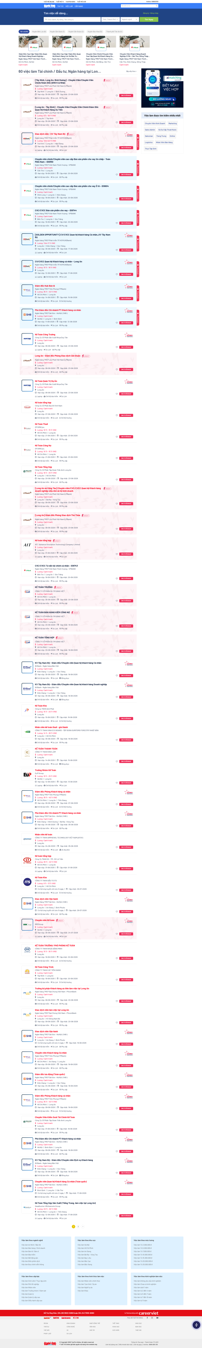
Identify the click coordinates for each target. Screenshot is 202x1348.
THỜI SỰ (46, 1327)
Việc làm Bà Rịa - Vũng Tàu (88, 1255)
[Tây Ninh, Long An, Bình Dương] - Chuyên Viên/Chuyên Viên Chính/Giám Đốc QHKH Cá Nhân (64, 81)
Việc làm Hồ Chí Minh (85, 1248)
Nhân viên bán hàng (164, 142)
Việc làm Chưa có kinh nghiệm (145, 1284)
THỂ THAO (115, 1323)
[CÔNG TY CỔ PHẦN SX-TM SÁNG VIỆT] (27, 591)
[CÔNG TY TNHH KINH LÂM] (27, 753)
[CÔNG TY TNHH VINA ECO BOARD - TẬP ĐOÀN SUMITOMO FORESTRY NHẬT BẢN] (27, 731)
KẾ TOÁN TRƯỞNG (44, 587)
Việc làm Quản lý (28, 1294)
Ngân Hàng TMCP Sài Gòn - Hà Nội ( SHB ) (51, 313)
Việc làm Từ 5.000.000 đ (143, 1248)
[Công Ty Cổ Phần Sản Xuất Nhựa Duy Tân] (27, 339)
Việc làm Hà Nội (83, 1245)
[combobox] (72, 19)
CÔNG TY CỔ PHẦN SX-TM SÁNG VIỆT (50, 591)
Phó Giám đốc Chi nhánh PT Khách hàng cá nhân (58, 310)
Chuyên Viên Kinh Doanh (155, 123)
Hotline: (150, 1344)
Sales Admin (150, 130)
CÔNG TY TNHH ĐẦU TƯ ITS (46, 880)
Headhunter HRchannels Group (47, 1206)
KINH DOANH (71, 1323)
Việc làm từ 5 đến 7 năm (142, 1294)
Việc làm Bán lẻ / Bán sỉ (30, 1251)
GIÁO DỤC (138, 1323)
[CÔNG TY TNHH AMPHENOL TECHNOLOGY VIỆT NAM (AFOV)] (27, 839)
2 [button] (78, 1226)
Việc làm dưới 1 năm (141, 1287)
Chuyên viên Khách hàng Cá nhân (51, 1052)
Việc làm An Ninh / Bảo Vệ (31, 1245)
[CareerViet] (148, 1313)
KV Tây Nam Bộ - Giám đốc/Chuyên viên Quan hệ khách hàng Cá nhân (68, 663)
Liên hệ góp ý (137, 1344)
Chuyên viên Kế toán (44, 920)
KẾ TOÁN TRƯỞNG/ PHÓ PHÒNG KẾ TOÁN (55, 945)
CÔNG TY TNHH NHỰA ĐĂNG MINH (48, 948)
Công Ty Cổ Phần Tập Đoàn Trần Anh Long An (53, 470)
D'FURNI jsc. (40, 427)
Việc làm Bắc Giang (85, 1264)
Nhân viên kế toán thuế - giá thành (51, 727)
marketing (173, 123)
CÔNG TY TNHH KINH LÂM (45, 752)
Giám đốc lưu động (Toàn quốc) (50, 1074)
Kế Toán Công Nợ (43, 445)
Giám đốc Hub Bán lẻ (45, 285)
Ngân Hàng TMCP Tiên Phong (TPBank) (50, 289)
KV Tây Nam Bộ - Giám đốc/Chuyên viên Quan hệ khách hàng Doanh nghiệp (71, 684)
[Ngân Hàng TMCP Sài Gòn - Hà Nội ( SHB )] (27, 314)
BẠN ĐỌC (138, 1327)
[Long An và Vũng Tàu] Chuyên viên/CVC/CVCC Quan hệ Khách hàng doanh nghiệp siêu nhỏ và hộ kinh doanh (68, 489)
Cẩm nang (79, 6)
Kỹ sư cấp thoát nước (167, 130)
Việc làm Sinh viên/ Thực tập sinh (34, 1281)
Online (172, 136)
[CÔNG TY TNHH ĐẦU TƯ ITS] (27, 882)
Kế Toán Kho (41, 705)
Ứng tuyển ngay (126, 95)
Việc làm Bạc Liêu (84, 1258)
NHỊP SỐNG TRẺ (95, 1323)
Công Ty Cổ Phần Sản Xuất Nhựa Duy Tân (51, 337)
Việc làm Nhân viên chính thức (89, 1281)
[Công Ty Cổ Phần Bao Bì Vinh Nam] (27, 407)
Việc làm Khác (83, 1291)
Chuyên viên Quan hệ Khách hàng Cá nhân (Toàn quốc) (61, 1181)
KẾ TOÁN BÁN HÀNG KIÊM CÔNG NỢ (52, 612)
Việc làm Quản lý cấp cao (31, 1297)
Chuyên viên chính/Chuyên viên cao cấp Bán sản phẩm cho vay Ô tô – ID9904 (72, 186)
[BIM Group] (27, 925)
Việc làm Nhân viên (29, 1287)
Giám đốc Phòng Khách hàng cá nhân (52, 791)
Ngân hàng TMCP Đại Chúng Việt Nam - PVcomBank (55, 991)
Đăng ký (146, 13)
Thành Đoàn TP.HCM (151, 1342)
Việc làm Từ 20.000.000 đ (143, 1261)
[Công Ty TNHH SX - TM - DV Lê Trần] (27, 860)
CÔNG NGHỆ (71, 1327)
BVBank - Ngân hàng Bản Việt (47, 666)
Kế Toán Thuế (41, 424)
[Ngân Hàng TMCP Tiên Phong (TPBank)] (27, 290)
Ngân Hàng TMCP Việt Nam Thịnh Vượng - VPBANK (55, 165)
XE (68, 1330)
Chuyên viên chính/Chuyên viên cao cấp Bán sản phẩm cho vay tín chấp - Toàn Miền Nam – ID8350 (72, 160)
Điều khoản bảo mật (125, 1344)
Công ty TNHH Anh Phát (44, 709)
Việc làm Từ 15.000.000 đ (143, 1258)
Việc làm (69, 6)
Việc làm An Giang (84, 1251)
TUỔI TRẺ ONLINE (49, 1)
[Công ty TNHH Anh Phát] (27, 710)
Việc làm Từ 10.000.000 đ (143, 1255)
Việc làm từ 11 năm (140, 1300)
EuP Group (39, 773)
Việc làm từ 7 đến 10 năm (143, 1297)
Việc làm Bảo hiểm (28, 1255)
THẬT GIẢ (138, 1330)
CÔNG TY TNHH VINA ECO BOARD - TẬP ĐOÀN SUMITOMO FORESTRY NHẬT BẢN (67, 730)
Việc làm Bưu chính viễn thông (33, 1264)
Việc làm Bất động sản (30, 1258)
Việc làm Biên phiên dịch (31, 1261)
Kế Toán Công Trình (44, 967)
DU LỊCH (69, 1333)
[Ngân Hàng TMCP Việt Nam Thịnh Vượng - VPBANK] (27, 163)
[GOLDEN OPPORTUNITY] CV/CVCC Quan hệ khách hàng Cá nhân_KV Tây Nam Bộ (72, 236)
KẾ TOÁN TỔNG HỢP (44, 637)
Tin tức (60, 6)
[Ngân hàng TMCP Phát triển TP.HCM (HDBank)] (27, 138)
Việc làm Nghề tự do (85, 1287)
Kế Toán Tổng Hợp (43, 467)
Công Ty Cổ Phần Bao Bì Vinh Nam (48, 406)
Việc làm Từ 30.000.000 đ (143, 1264)
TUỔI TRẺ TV (60, 1)
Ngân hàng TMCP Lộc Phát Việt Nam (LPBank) (53, 86)
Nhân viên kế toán (43, 834)
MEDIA (46, 1323)
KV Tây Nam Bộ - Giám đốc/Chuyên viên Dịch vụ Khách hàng (64, 1160)
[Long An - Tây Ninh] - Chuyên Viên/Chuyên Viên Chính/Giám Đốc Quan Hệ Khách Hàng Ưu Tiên (66, 108)
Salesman (149, 136)
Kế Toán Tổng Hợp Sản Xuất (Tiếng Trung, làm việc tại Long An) (65, 1203)
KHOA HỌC (115, 1327)
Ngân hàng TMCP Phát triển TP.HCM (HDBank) (53, 138)
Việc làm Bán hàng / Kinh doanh (33, 1248)
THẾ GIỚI (46, 1330)
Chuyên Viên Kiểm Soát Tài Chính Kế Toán (55, 1117)
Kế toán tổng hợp (43, 402)
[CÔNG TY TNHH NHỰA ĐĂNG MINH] (27, 950)
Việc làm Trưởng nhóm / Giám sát (34, 1291)
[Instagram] (152, 1318)
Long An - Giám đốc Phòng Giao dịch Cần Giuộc (57, 355)
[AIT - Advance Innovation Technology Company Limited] (27, 545)
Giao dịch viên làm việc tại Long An (52, 1010)
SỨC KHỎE (115, 1330)
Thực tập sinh (150, 148)
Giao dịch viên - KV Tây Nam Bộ (50, 134)
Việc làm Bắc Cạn (84, 1261)
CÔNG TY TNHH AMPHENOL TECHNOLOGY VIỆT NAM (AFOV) (59, 837)
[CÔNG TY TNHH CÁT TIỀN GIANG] (27, 971)
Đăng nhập (154, 13)
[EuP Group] (27, 774)
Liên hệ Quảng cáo (111, 1344)
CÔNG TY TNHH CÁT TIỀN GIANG (48, 970)
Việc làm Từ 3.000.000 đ (143, 1245)
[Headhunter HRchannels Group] (27, 1207)
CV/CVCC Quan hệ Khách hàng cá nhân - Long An (58, 261)
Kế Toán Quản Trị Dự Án (46, 381)
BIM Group (39, 924)
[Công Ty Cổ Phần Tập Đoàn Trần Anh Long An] (27, 471)
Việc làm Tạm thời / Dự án (87, 1284)
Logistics (149, 142)
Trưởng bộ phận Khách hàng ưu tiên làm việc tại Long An (62, 988)
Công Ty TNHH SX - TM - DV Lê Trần (49, 859)
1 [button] (73, 1226)
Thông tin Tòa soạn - (138, 1342)
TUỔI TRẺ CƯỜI (81, 1)
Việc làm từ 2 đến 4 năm (142, 1291)
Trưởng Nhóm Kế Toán (45, 770)
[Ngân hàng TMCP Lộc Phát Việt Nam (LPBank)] (27, 84)
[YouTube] (157, 1318)
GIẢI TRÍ (92, 1330)
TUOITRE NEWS (70, 1)
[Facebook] (147, 1318)
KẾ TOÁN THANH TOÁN (46, 748)
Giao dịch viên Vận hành (46, 899)
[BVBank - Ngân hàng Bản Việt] (27, 667)
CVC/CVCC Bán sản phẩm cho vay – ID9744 (56, 210)
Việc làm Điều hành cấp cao (32, 1300)
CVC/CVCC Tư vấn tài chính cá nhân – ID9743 (56, 565)
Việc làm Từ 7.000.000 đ (142, 1251)
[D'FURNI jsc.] (27, 428)
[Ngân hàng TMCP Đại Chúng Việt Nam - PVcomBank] (27, 993)
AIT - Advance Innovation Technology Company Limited (57, 544)
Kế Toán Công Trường (45, 334)
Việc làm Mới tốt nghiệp (30, 1284)
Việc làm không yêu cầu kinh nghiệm (147, 1281)
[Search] (157, 6)
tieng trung (161, 136)
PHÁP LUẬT (47, 1333)
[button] (117, 95)
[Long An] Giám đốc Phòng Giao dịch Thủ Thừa (57, 515)
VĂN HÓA (93, 1327)
